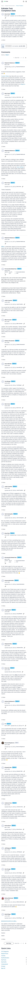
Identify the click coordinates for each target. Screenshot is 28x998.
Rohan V (24, 15)
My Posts (14, 960)
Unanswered (14, 964)
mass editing (20, 167)
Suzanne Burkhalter (9, 580)
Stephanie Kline (8, 643)
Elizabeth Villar (8, 767)
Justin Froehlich (8, 300)
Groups (3, 966)
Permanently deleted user (11, 268)
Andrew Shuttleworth (10, 701)
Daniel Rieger (8, 914)
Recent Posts (4, 953)
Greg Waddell (8, 609)
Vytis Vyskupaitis (9, 514)
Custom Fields (5, 76)
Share (3, 40)
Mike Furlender (8, 319)
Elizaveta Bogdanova (9, 742)
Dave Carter (7, 14)
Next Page (8, 943)
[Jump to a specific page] (25, 58)
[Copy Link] (5, 17)
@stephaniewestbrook (7, 921)
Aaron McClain (8, 363)
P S (5, 723)
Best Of (3, 968)
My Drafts (14, 962)
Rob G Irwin (7, 93)
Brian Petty (7, 533)
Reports (23, 84)
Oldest (7, 55)
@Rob (2, 246)
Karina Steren (8, 825)
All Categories (5, 951)
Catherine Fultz (8, 803)
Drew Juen (7, 668)
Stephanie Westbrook (10, 62)
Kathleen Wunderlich (9, 340)
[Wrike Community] (6, 1)
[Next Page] (23, 58)
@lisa (14, 921)
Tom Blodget (7, 381)
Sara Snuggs (8, 869)
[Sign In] (26, 1)
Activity (3, 955)
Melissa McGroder (9, 898)
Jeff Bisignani (8, 848)
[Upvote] (3, 45)
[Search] (23, 1)
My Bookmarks (14, 957)
